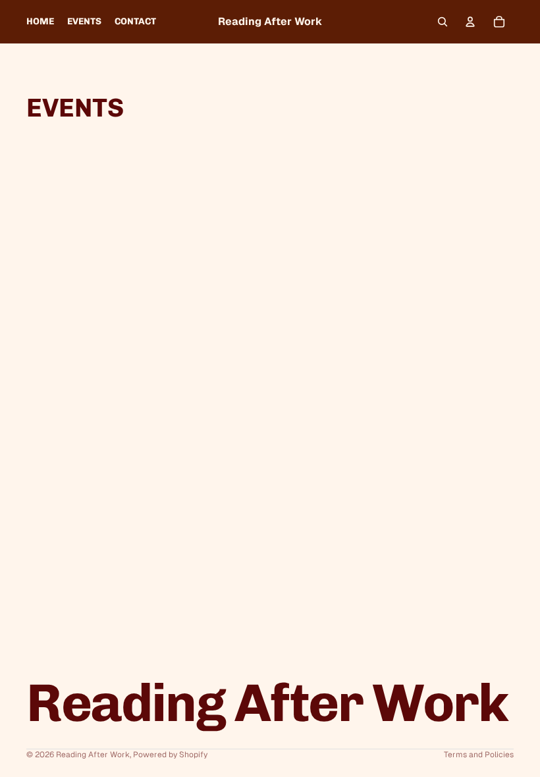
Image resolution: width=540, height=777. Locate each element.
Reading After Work (93, 754)
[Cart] (499, 21)
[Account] (470, 21)
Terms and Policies (479, 754)
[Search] (442, 21)
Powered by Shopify (170, 754)
